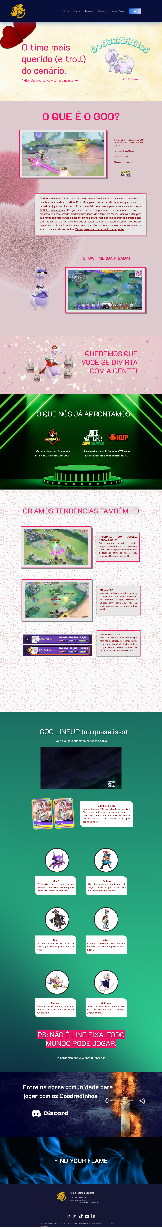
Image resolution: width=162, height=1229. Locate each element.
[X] (74, 1216)
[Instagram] (68, 1216)
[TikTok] (80, 1216)
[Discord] (87, 1216)
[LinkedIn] (93, 1216)
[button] (100, 173)
